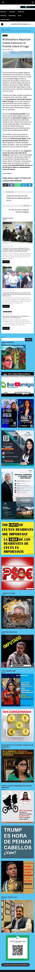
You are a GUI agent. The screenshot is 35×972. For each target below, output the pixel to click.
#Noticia (5, 223)
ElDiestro (21, 12)
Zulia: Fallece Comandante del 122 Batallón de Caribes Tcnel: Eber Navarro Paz (15, 317)
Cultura (12, 12)
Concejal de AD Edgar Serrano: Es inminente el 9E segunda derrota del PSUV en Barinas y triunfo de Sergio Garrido (16, 294)
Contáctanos (4, 19)
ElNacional (12, 15)
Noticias (3, 12)
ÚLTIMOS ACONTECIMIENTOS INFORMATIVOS (15, 965)
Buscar (3, 337)
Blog (19, 15)
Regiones (5, 35)
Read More (6, 261)
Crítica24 (3, 15)
